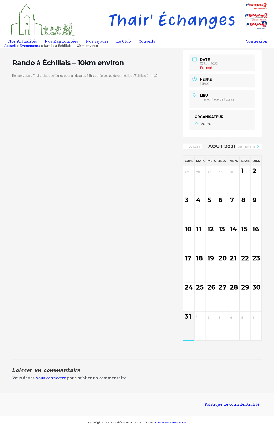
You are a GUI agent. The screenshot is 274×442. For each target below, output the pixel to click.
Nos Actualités (22, 41)
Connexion (257, 41)
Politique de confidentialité (231, 404)
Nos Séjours (97, 41)
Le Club (123, 41)
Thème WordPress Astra (170, 422)
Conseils (146, 41)
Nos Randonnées (61, 41)
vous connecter (51, 377)
